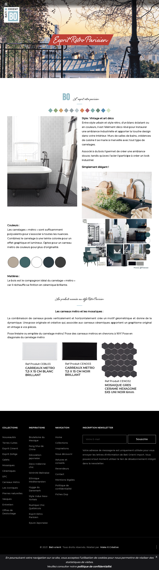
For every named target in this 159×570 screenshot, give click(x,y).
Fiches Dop (61, 494)
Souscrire (142, 439)
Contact (59, 474)
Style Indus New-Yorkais (38, 498)
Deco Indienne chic (37, 466)
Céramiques (9, 471)
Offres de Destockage (9, 512)
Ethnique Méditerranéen (37, 480)
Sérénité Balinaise (39, 472)
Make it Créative (109, 547)
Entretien (7, 504)
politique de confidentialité (94, 566)
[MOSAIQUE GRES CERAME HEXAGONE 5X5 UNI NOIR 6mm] (119, 360)
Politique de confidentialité (63, 487)
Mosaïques (8, 465)
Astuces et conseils (61, 461)
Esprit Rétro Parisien (36, 516)
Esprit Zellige (9, 454)
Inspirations (37, 427)
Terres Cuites (9, 442)
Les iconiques (10, 487)
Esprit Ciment (10, 448)
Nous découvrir (63, 454)
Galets (5, 459)
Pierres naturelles (12, 493)
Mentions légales (65, 479)
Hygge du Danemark (35, 489)
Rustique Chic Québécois (37, 507)
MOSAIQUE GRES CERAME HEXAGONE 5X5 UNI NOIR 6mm (120, 388)
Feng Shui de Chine (36, 448)
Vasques (7, 499)
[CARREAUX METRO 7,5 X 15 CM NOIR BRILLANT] (79, 351)
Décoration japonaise (35, 457)
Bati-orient (55, 547)
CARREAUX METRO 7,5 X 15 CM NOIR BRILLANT (80, 371)
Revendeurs (62, 468)
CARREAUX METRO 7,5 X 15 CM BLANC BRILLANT (40, 371)
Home (58, 437)
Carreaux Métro (11, 482)
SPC (4, 476)
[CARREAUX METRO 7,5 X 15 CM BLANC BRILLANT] (40, 351)
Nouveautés (9, 437)
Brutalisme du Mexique (37, 439)
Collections (10, 427)
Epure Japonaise (38, 522)
